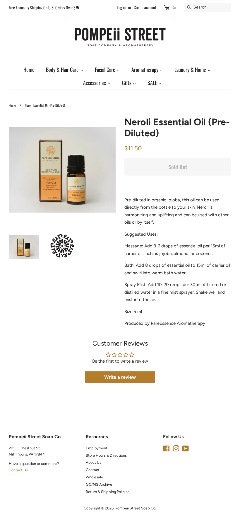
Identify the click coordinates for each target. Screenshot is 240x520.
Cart (175, 7)
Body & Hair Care (63, 69)
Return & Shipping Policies (107, 492)
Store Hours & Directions (106, 455)
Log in (121, 7)
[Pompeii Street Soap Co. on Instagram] (176, 450)
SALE (153, 82)
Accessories (95, 82)
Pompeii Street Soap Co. (135, 508)
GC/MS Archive (99, 484)
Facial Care (105, 69)
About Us (93, 462)
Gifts (127, 82)
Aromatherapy (145, 69)
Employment (96, 448)
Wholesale (94, 477)
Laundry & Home (190, 69)
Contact (93, 470)
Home (29, 69)
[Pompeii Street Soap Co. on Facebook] (166, 450)
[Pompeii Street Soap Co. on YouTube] (185, 450)
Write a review (120, 377)
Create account (145, 7)
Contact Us (18, 470)
